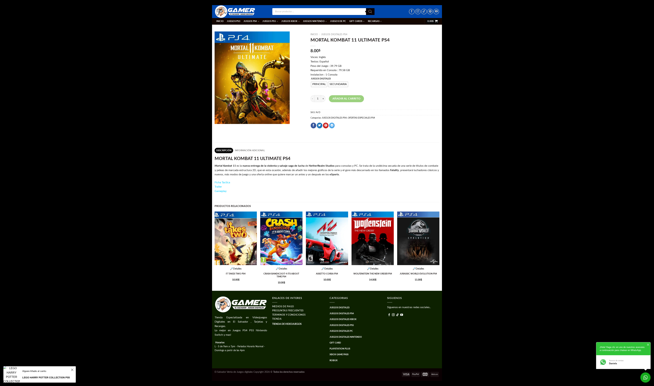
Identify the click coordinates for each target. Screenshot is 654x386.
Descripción (224, 150)
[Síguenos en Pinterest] (430, 11)
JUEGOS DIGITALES (321, 79)
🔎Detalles (236, 268)
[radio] (319, 84)
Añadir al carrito (346, 98)
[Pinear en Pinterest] (326, 125)
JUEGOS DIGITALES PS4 (334, 34)
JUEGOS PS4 (250, 21)
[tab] (224, 150)
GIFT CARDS (355, 21)
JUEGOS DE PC (338, 21)
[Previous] (214, 250)
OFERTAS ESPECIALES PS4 (361, 118)
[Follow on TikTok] (424, 11)
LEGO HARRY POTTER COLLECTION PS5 (46, 377)
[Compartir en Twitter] (319, 125)
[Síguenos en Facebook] (412, 11)
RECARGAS (373, 21)
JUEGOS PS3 (233, 21)
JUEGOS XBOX (289, 21)
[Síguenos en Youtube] (436, 11)
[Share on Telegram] (332, 125)
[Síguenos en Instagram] (418, 11)
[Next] (439, 250)
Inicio (220, 21)
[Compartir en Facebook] (313, 125)
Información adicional (250, 150)
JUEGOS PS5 (269, 21)
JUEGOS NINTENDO (314, 21)
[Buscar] (370, 11)
